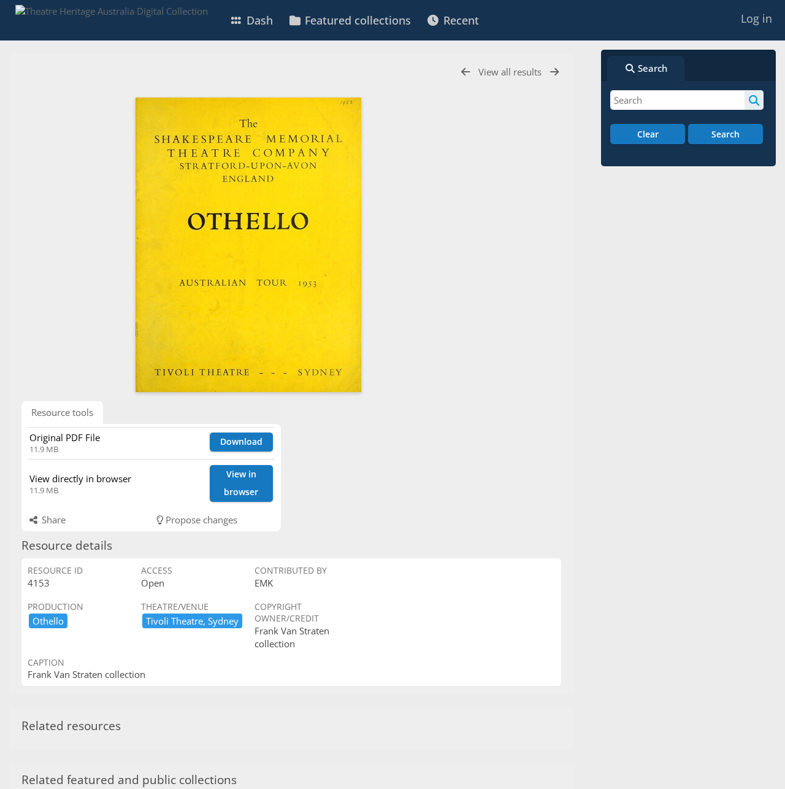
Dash (258, 20)
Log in (756, 18)
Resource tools (62, 412)
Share (52, 520)
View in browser (241, 483)
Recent (459, 20)
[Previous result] (465, 72)
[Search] (754, 100)
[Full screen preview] (248, 245)
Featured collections (356, 20)
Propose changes (200, 520)
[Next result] (554, 72)
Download (241, 441)
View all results (511, 72)
